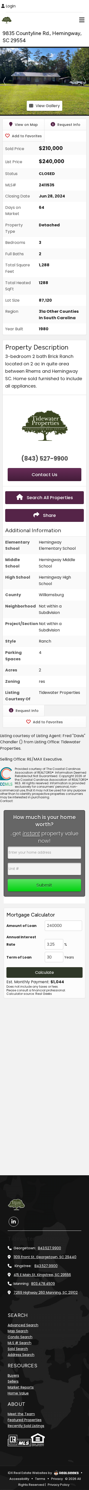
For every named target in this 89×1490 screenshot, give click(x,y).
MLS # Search (19, 1342)
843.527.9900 (49, 1248)
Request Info (68, 124)
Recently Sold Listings (26, 1425)
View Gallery (48, 106)
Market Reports (21, 1387)
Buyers (13, 1375)
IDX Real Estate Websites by (30, 1472)
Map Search (18, 1331)
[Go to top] (75, 1457)
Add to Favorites (26, 136)
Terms (40, 1478)
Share (49, 515)
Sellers (13, 1381)
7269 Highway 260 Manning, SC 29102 (46, 1292)
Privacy (57, 1478)
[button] (4, 81)
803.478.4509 (43, 1283)
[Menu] (82, 20)
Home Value (18, 1393)
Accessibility (19, 1478)
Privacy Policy (58, 1484)
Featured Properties (25, 1419)
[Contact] (75, 1446)
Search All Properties (49, 497)
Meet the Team (21, 1414)
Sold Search (18, 1348)
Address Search (21, 1354)
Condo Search (20, 1336)
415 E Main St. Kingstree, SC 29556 (42, 1274)
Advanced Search (23, 1325)
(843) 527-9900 (44, 458)
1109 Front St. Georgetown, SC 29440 (45, 1257)
